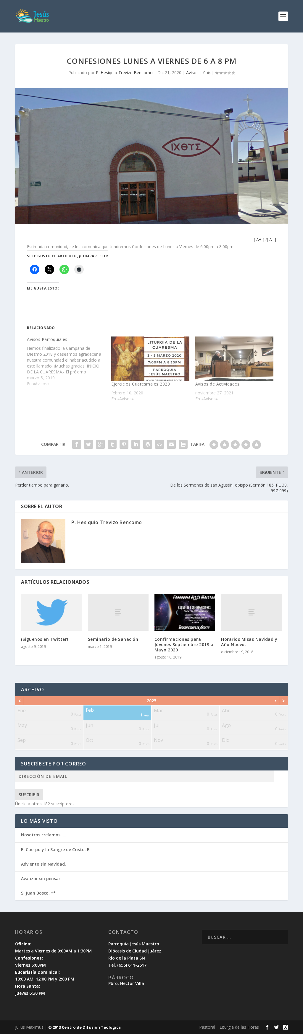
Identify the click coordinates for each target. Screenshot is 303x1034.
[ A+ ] (259, 239)
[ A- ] (271, 239)
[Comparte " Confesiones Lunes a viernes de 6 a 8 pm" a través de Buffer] (148, 444)
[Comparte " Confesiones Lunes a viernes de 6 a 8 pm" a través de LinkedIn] (136, 444)
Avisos (192, 72)
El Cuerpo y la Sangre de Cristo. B (55, 849)
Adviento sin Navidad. (43, 864)
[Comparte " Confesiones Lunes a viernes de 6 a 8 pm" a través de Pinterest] (124, 444)
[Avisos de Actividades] (234, 358)
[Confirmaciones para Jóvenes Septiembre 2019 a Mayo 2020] (184, 612)
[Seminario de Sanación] (118, 612)
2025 (151, 700)
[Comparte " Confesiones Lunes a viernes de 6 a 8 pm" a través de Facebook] (77, 444)
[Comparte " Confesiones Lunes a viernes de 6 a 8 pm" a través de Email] (171, 444)
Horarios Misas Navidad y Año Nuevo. (249, 641)
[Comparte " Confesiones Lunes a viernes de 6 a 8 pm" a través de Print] (183, 444)
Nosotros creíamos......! (45, 835)
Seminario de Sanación (113, 639)
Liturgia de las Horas (239, 1027)
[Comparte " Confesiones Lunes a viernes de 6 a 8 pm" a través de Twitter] (88, 444)
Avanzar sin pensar (40, 878)
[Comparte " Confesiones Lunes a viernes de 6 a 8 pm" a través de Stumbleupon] (159, 444)
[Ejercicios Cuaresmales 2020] (150, 358)
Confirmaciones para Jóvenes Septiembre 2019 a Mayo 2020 (184, 644)
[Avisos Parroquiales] (69, 361)
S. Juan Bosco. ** (38, 893)
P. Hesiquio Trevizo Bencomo (124, 72)
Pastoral (207, 1027)
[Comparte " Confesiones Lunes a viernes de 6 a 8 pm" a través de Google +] (100, 444)
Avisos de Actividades (217, 384)
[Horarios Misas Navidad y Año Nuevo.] (251, 612)
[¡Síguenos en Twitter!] (51, 612)
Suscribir (29, 794)
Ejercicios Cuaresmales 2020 (140, 384)
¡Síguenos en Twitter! (44, 639)
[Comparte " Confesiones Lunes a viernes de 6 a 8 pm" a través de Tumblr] (112, 444)
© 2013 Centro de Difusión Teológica (84, 1027)
